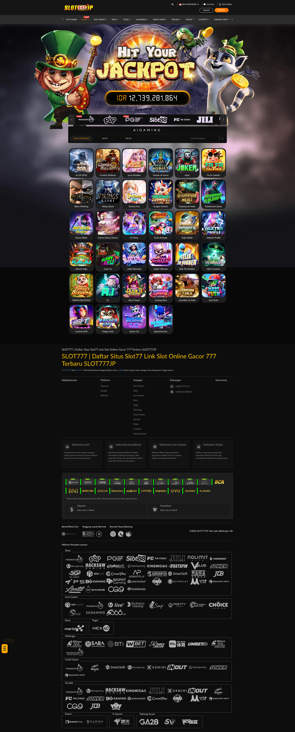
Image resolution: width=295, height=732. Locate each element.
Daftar (221, 10)
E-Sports (203, 19)
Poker (189, 19)
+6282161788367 (183, 392)
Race (114, 19)
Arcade (175, 19)
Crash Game (159, 19)
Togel (126, 19)
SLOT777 (79, 370)
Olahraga (141, 19)
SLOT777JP (66, 370)
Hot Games (71, 19)
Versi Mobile (227, 4)
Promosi (104, 386)
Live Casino (99, 19)
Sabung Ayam (221, 19)
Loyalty (104, 391)
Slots (84, 19)
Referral (104, 396)
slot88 (120, 370)
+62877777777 (182, 386)
